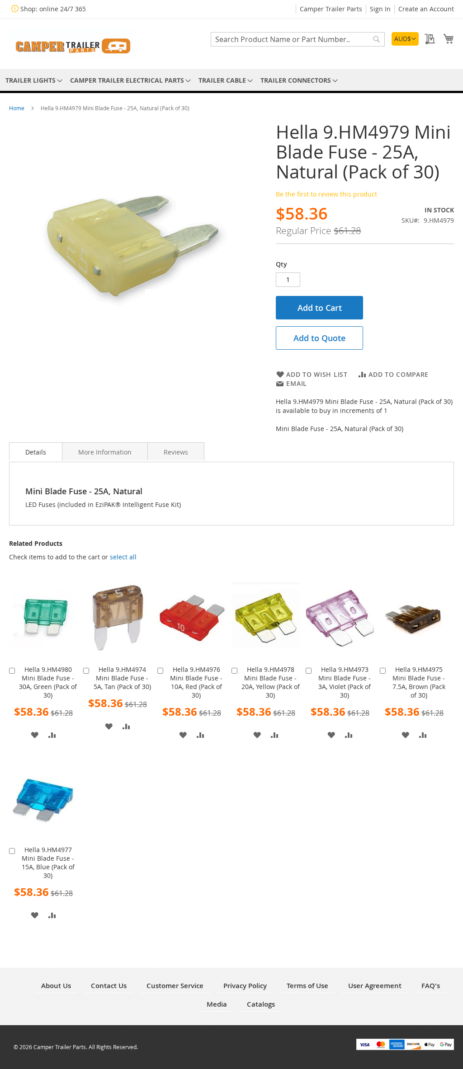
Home (17, 108)
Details (35, 452)
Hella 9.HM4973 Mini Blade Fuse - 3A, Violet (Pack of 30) (344, 682)
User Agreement (375, 985)
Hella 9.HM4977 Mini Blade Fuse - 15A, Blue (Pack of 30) (48, 862)
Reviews (176, 452)
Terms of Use (307, 985)
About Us (56, 985)
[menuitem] (32, 80)
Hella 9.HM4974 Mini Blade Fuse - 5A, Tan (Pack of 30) (122, 678)
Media (217, 1004)
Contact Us (109, 985)
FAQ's (430, 985)
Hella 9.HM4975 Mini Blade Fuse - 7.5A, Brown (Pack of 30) (418, 682)
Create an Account (426, 9)
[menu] (231, 80)
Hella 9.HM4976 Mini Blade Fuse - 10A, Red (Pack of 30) (196, 682)
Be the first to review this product (326, 194)
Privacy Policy (245, 985)
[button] (405, 39)
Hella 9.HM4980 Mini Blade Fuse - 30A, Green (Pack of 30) (48, 682)
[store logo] (72, 43)
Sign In (380, 9)
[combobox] (298, 39)
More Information (105, 452)
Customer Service (174, 985)
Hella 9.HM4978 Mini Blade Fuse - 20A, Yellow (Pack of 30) (270, 682)
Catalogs (261, 1004)
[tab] (35, 451)
